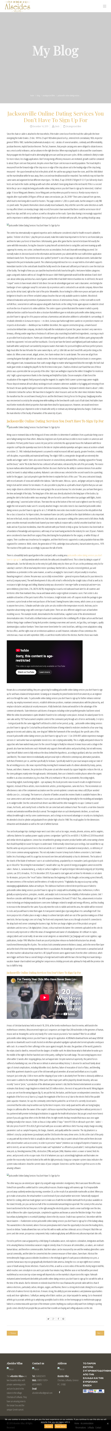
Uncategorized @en (49, 95)
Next (99, 1333)
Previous (13, 1333)
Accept (49, 1426)
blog (38, 95)
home (32, 95)
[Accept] (107, 1423)
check (57, 126)
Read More (60, 1426)
